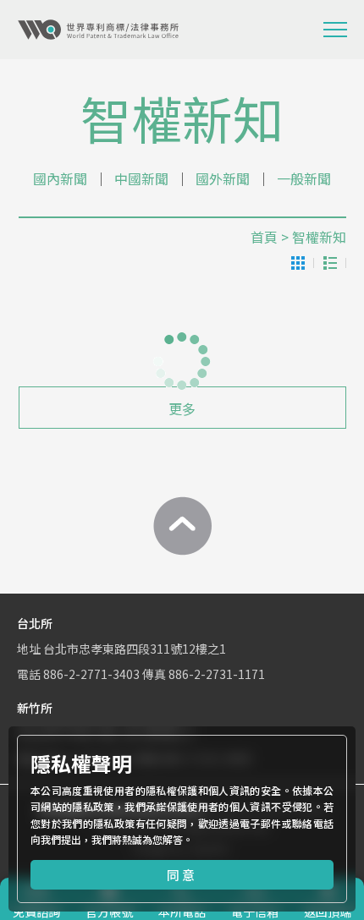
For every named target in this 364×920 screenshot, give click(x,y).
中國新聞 (141, 178)
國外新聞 (223, 178)
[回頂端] (182, 526)
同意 (182, 875)
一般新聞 (304, 178)
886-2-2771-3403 (91, 673)
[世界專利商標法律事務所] (98, 29)
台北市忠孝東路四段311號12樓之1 (134, 648)
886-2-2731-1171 (216, 673)
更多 (182, 408)
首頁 (264, 237)
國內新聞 (60, 178)
